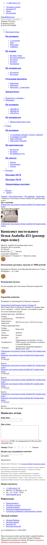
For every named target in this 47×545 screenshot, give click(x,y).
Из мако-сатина (16, 55)
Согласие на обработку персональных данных (24, 511)
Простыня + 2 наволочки (20, 87)
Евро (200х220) (16, 139)
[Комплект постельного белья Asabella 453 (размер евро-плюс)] (23, 207)
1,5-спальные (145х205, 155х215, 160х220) (26, 135)
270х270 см (14, 113)
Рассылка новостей (13, 526)
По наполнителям (14, 145)
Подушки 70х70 (13, 179)
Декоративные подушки (17, 184)
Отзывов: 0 (16, 256)
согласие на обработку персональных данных (22, 541)
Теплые (13, 162)
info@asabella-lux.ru (13, 494)
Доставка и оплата (13, 505)
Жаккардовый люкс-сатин (20, 122)
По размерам (11, 36)
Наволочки (14, 83)
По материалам (13, 68)
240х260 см (14, 109)
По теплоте (10, 158)
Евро (12, 43)
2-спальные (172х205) (18, 137)
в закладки (5, 254)
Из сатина (14, 60)
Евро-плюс (14, 45)
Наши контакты (12, 503)
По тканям (10, 51)
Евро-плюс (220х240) (18, 141)
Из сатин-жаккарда (17, 58)
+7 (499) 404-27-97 (13, 488)
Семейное (14, 47)
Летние (13, 166)
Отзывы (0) (31, 305)
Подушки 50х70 (13, 175)
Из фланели (14, 64)
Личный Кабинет (13, 520)
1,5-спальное (15, 41)
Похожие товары (20, 305)
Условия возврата (13, 507)
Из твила (13, 62)
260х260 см (14, 111)
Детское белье (12, 91)
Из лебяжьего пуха (17, 154)
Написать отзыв (30, 256)
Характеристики (7, 305)
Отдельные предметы (16, 79)
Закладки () (11, 524)
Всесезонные (15, 164)
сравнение (14, 254)
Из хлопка (14, 74)
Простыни (14, 85)
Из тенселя (14, 72)
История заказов (12, 522)
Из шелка (13, 151)
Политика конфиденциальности (18, 509)
